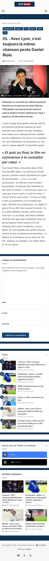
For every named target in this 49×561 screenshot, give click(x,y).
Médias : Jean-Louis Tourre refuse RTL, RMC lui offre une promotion (30, 411)
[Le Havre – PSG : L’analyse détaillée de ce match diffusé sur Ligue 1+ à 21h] (9, 365)
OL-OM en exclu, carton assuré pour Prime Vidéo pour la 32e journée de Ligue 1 (31, 423)
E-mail (4, 313)
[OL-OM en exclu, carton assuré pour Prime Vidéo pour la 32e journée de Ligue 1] (9, 424)
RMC (40, 29)
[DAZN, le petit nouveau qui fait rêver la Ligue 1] (9, 389)
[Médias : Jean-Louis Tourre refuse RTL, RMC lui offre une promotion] (9, 412)
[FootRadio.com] (24, 4)
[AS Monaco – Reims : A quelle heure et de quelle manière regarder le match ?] (9, 377)
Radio (33, 29)
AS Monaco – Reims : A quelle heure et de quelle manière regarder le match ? (30, 376)
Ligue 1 (19, 29)
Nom (4, 302)
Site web (5, 324)
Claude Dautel (10, 61)
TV (5, 33)
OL (26, 29)
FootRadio (42, 545)
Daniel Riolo (16, 23)
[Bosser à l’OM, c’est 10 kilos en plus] (9, 401)
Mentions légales (24, 549)
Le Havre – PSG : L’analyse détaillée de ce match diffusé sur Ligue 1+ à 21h (31, 364)
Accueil (7, 23)
